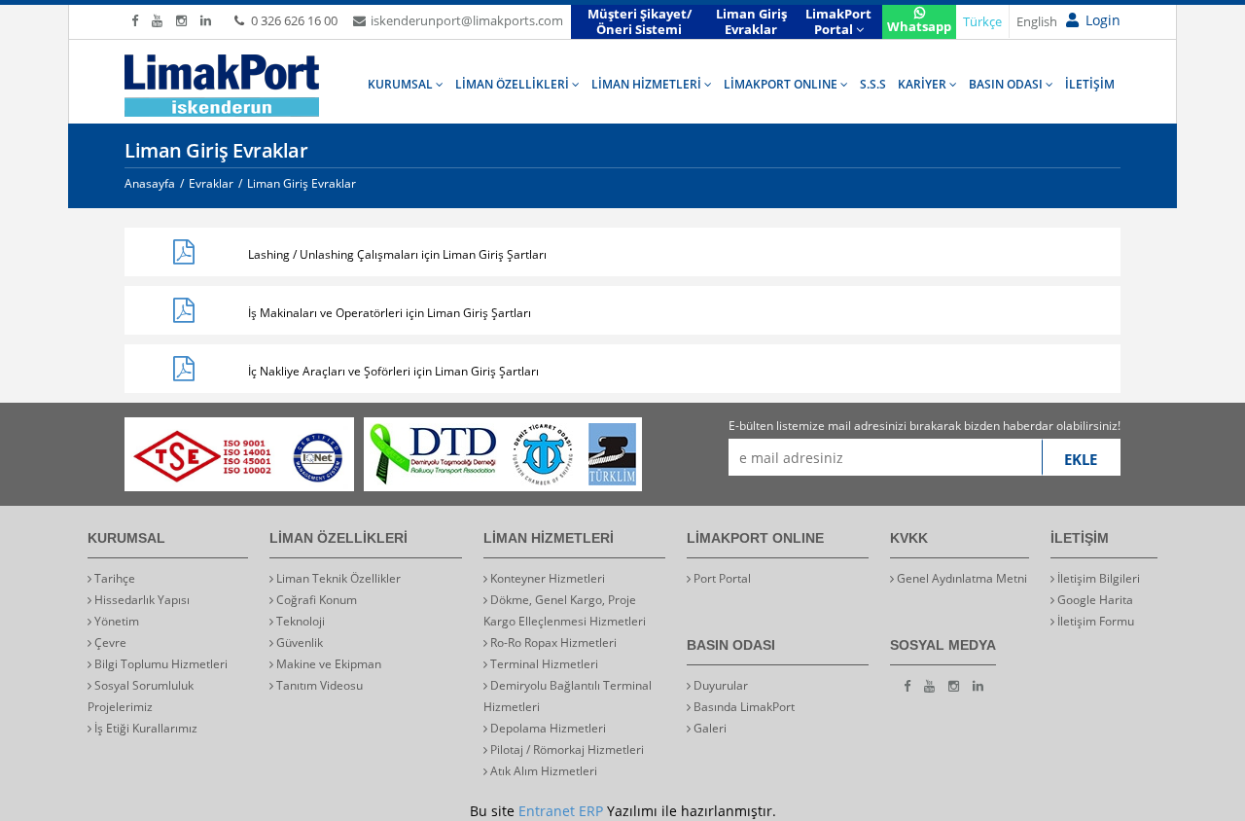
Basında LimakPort (743, 706)
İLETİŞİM (1090, 84)
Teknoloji (299, 621)
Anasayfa (149, 183)
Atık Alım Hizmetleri (542, 771)
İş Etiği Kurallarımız (144, 728)
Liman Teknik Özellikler (337, 578)
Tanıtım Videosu (318, 685)
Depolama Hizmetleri (546, 728)
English (1036, 21)
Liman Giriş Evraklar (751, 21)
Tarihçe (113, 578)
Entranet (546, 811)
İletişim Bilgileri (1097, 578)
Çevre (108, 642)
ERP (591, 811)
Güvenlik (298, 642)
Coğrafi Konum (315, 599)
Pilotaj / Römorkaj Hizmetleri (565, 749)
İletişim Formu (1094, 621)
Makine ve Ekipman (327, 664)
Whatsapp (919, 26)
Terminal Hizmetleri (542, 664)
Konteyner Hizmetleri (546, 578)
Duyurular (719, 685)
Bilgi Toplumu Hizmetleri (159, 664)
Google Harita (1093, 599)
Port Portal (721, 578)
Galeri (709, 728)
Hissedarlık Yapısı (140, 599)
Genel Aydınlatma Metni (960, 578)
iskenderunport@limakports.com (467, 20)
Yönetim (115, 621)
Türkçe (982, 21)
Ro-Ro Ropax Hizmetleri (552, 642)
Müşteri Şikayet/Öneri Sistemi (639, 21)
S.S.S (873, 84)
